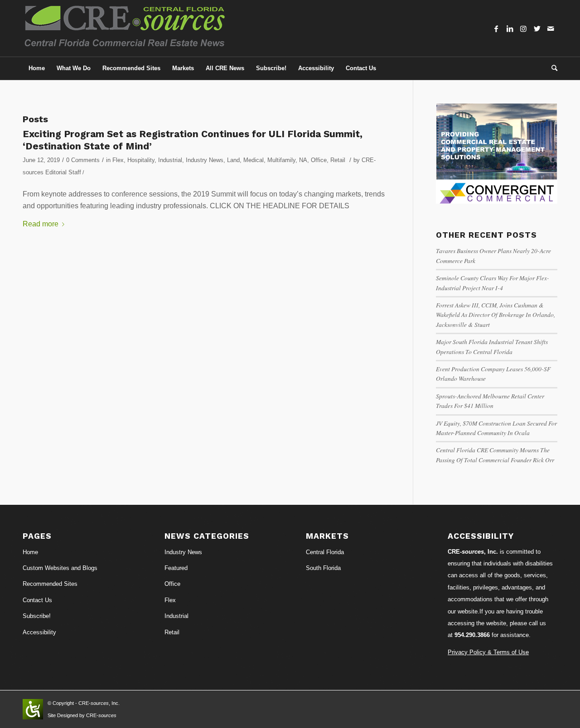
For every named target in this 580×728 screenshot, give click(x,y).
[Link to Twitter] (537, 28)
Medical (253, 160)
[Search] (551, 68)
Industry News (204, 160)
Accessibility (39, 632)
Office (319, 160)
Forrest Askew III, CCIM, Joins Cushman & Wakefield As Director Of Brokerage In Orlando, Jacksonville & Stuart (495, 315)
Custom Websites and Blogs (60, 568)
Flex (118, 160)
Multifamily (281, 160)
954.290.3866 (472, 635)
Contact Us (37, 600)
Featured (176, 568)
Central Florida (325, 552)
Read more (40, 224)
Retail (337, 160)
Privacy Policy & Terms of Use (488, 652)
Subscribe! (37, 616)
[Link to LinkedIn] (510, 28)
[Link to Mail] (550, 28)
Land (233, 160)
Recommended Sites (50, 583)
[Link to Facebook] (496, 28)
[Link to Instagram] (523, 28)
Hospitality (141, 160)
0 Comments (83, 160)
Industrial (170, 160)
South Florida (323, 568)
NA (303, 160)
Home (30, 552)
